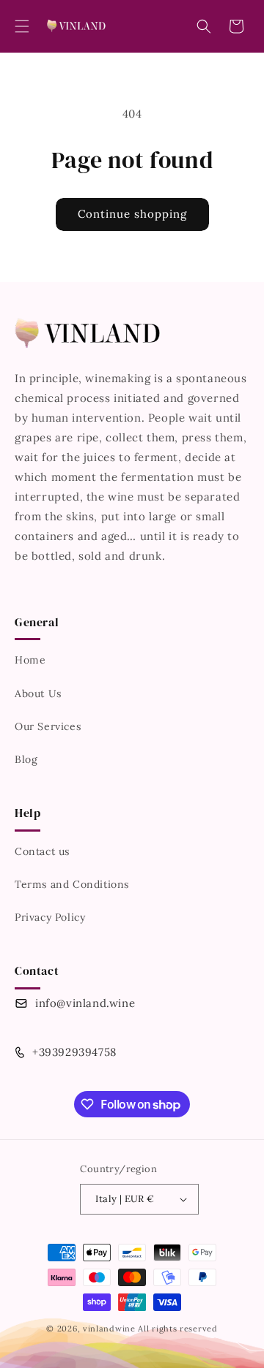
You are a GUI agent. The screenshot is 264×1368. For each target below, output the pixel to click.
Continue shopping (132, 214)
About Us (38, 693)
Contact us (42, 851)
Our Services (48, 726)
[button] (22, 26)
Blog (26, 759)
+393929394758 (74, 1052)
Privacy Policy (50, 917)
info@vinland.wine (85, 1003)
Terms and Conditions (72, 884)
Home (30, 659)
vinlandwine (109, 1328)
